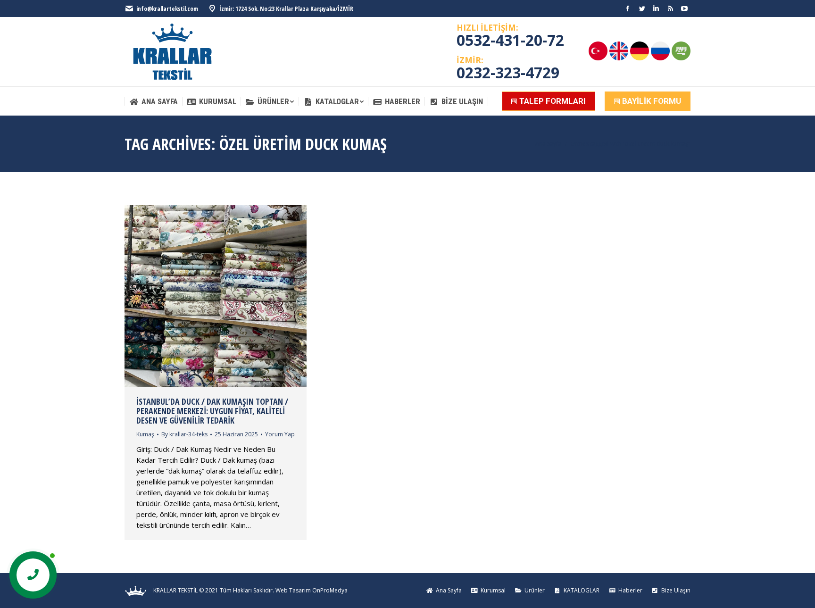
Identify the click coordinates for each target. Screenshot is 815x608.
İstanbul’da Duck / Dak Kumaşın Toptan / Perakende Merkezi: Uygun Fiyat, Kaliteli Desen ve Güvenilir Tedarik (212, 411)
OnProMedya (330, 590)
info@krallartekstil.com (167, 8)
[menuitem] (153, 101)
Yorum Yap (280, 434)
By (184, 434)
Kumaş (145, 434)
